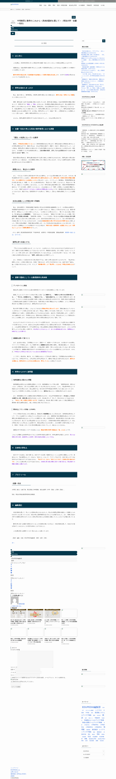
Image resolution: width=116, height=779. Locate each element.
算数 (49, 5)
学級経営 (89, 5)
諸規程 (12, 776)
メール (13, 672)
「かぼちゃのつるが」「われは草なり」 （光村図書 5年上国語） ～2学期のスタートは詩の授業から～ (93, 103)
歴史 (89, 734)
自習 (86, 740)
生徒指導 (84, 736)
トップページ (14, 768)
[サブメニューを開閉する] (104, 751)
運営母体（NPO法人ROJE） (19, 774)
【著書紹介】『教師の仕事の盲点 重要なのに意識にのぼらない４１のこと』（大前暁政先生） (93, 81)
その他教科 (82, 5)
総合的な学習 (73, 5)
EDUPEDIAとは (15, 770)
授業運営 (88, 729)
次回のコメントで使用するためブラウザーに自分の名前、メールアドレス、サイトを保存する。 (39, 677)
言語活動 (91, 740)
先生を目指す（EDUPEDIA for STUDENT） (87, 1)
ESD (103, 707)
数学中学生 (14, 30)
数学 (12, 560)
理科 (54, 5)
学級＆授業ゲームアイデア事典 (92, 722)
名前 (13, 669)
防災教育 (102, 740)
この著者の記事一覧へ (16, 606)
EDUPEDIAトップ (28, 1)
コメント (14, 667)
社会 (45, 5)
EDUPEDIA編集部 (16, 558)
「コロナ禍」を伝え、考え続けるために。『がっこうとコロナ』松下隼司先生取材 (93, 75)
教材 (94, 732)
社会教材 (95, 736)
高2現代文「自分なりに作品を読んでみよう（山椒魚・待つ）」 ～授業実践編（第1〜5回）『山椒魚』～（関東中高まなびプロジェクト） (93, 140)
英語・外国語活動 (62, 5)
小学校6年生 (98, 727)
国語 (40, 5)
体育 (92, 712)
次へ (13, 542)
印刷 (73, 17)
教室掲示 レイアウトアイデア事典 (93, 731)
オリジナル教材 (89, 710)
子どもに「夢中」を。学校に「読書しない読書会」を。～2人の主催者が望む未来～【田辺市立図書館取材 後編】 (93, 89)
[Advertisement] (93, 26)
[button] (11, 564)
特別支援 (96, 5)
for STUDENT (86, 754)
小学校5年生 (89, 727)
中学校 (87, 712)
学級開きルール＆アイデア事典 (94, 720)
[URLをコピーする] (12, 575)
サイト (12, 675)
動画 (94, 715)
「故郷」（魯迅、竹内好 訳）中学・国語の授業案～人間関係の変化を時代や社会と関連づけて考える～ (93, 146)
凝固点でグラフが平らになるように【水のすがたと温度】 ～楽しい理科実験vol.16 (93, 60)
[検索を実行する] (103, 40)
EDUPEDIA (86, 751)
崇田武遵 (22, 604)
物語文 (93, 734)
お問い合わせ (14, 772)
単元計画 (98, 715)
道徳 (97, 740)
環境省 (103, 734)
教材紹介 (99, 732)
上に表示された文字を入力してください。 (23, 681)
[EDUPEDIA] (15, 5)
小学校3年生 (94, 724)
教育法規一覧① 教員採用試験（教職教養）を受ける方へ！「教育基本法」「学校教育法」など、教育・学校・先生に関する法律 (93, 135)
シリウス (98, 710)
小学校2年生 (86, 724)
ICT (83, 710)
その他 (102, 5)
